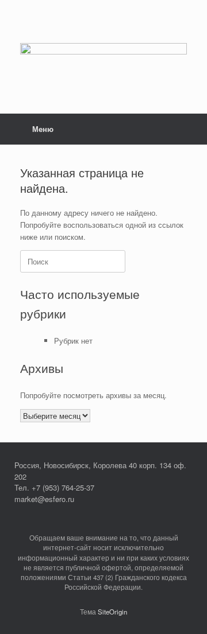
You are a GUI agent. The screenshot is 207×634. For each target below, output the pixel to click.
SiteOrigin (112, 611)
